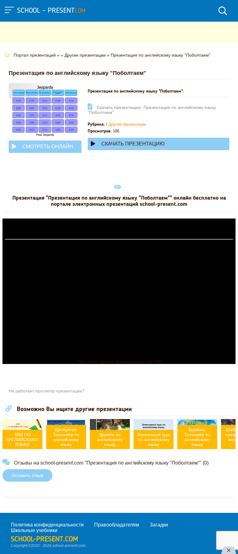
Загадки (159, 524)
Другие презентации (127, 124)
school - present (51, 11)
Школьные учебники (34, 530)
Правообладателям (116, 524)
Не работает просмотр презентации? (47, 390)
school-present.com (44, 539)
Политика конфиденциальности (47, 524)
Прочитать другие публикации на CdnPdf (119, 361)
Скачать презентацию (133, 143)
